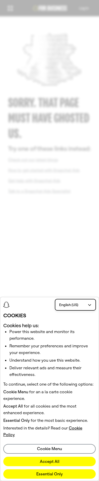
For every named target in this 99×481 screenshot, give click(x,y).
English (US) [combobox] (68, 304)
